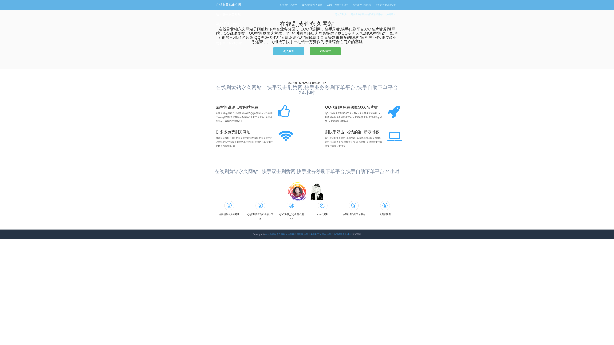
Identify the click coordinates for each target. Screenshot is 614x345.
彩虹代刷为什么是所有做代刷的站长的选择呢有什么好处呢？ (365, 14)
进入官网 (289, 51)
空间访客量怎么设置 (386, 5)
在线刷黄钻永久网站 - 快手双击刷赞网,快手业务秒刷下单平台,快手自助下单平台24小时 (229, 24)
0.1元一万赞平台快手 (337, 5)
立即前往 (325, 51)
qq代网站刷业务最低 (312, 5)
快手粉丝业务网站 (362, 5)
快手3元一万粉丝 (288, 5)
